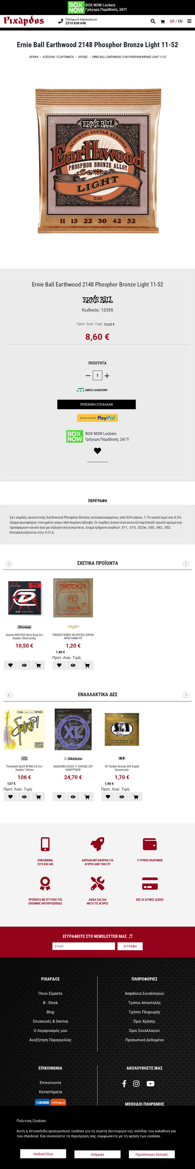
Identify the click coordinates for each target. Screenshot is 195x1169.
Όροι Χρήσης (144, 1021)
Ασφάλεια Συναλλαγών (144, 993)
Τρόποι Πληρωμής (145, 1011)
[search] (153, 22)
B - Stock (50, 1002)
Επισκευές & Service (50, 1021)
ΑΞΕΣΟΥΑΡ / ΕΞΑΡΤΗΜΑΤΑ (58, 57)
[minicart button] (162, 21)
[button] (97, 500)
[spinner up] (105, 375)
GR (172, 21)
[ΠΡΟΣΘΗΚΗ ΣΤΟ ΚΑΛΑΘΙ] (38, 665)
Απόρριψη (97, 1154)
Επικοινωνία (50, 1082)
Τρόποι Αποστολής (144, 1002)
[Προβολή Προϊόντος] (24, 665)
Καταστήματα (50, 1091)
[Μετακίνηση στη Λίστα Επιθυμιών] (10, 665)
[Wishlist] (97, 451)
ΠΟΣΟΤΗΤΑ (97, 362)
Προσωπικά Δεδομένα (144, 1039)
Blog (50, 1011)
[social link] (124, 1084)
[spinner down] (89, 375)
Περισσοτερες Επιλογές (152, 1154)
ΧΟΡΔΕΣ (83, 57)
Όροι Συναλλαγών (144, 1030)
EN (180, 21)
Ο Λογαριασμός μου (50, 1030)
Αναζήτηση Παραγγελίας (50, 1039)
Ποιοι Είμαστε (51, 993)
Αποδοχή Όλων (43, 1154)
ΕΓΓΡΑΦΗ (130, 946)
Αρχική (33, 57)
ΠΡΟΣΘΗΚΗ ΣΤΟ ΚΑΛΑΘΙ (96, 404)
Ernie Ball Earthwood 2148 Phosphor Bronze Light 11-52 (129, 57)
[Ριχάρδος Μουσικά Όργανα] (24, 20)
